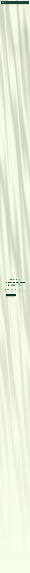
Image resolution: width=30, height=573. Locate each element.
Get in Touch (20, 295)
